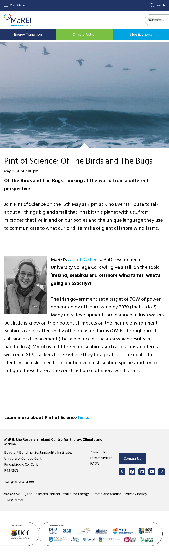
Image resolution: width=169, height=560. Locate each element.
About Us (97, 452)
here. (83, 418)
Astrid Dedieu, (83, 259)
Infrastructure (101, 458)
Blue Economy (141, 34)
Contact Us (132, 459)
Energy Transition (28, 34)
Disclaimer (15, 500)
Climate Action (84, 34)
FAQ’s (94, 463)
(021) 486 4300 (22, 482)
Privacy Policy (136, 494)
